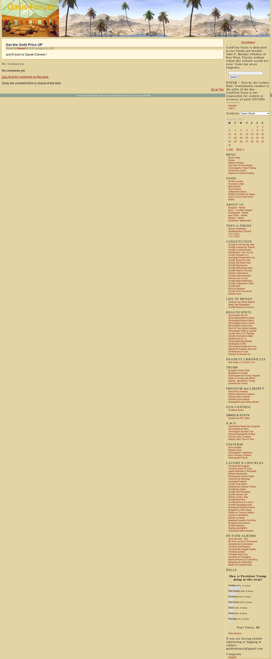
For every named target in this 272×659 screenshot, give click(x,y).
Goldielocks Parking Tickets (242, 486)
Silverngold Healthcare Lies (242, 346)
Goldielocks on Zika (238, 351)
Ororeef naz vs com (238, 278)
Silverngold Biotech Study (241, 318)
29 (257, 141)
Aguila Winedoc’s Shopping (242, 471)
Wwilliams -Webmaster (239, 220)
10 (229, 134)
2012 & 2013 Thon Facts (240, 197)
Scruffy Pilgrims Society (240, 270)
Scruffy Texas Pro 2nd (239, 260)
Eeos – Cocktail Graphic (240, 210)
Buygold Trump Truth (238, 370)
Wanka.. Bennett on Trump (241, 381)
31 (229, 145)
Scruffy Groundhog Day (240, 505)
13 (247, 134)
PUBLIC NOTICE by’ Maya (241, 194)
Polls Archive (234, 633)
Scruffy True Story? (237, 484)
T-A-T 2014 (233, 234)
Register (232, 105)
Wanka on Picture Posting (241, 173)
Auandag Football (237, 481)
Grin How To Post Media (240, 165)
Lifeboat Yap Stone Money (241, 302)
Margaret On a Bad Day (240, 562)
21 (252, 138)
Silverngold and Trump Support (244, 375)
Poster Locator (235, 181)
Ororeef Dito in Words (239, 396)
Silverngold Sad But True (240, 431)
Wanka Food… (235, 294)
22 (257, 138)
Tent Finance (234, 189)
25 (235, 141)
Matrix (231, 199)
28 (252, 141)
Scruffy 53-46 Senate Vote (241, 244)
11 (235, 134)
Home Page (234, 157)
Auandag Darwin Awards (240, 530)
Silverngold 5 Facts (238, 458)
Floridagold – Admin (238, 213)
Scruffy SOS (234, 286)
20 (247, 138)
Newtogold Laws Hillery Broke (243, 402)
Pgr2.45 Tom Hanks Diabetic (242, 328)
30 (262, 141)
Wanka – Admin (236, 218)
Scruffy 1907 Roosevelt (240, 291)
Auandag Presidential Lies (241, 257)
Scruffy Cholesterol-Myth (240, 336)
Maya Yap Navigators (239, 304)
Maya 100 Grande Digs (240, 565)
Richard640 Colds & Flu (240, 325)
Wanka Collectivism (238, 273)
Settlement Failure (237, 191)
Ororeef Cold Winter (238, 515)
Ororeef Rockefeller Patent (241, 434)
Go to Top (217, 89)
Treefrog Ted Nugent (238, 466)
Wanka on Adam (236, 518)
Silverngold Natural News (241, 320)
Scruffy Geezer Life (237, 494)
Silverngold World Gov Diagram (244, 426)
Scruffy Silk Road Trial (239, 262)
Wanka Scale (235, 450)
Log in (231, 108)
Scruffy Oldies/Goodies (239, 275)
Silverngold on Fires (238, 429)
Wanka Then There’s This (241, 439)
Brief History (234, 186)
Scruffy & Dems (236, 410)
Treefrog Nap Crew (238, 554)
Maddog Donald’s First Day (242, 520)
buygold (232, 657)
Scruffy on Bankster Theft (240, 283)
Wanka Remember (237, 473)
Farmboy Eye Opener (239, 399)
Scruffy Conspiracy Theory (241, 247)
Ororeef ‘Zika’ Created (239, 436)
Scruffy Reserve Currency (241, 307)
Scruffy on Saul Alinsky (239, 250)
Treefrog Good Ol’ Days (240, 468)
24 (229, 141)
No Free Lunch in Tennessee (242, 541)
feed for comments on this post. (25, 76)
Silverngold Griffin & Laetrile (242, 331)
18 (235, 138)
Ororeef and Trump (237, 383)
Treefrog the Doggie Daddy (242, 549)
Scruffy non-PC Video (239, 418)
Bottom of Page (236, 163)
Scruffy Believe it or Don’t (240, 502)
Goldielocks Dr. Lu (237, 338)
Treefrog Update (236, 552)
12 (241, 134)
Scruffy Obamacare (238, 265)
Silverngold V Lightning (240, 452)
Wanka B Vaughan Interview (242, 349)
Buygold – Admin (236, 207)
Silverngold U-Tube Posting (242, 168)
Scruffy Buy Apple (237, 489)
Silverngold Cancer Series (241, 323)
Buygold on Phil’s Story (240, 510)
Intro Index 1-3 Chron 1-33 (241, 362)
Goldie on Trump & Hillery (241, 512)
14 (252, 134)
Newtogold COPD (237, 344)
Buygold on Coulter (238, 373)
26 (241, 141)
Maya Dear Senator (238, 391)
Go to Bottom (248, 42)
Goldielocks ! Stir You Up (240, 252)
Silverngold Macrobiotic (240, 341)
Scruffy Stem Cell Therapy (241, 333)
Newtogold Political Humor (241, 507)
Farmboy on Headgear (239, 557)
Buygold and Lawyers (239, 523)
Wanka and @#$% (237, 528)
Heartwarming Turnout (239, 231)
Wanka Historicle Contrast (241, 394)
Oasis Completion (237, 228)
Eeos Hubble (234, 447)
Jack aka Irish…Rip (238, 539)
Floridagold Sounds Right (241, 476)
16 (262, 134)
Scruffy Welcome (236, 499)
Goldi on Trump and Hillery (241, 378)
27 (247, 141)
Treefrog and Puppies (239, 546)
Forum (231, 160)
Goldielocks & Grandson (240, 544)
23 (262, 138)
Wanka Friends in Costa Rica (243, 559)
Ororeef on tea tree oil (239, 354)
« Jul (229, 149)
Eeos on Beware (236, 288)
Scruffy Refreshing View (240, 268)
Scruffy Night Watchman (240, 281)
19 (241, 138)
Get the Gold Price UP (24, 45)
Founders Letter (236, 184)
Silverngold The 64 (237, 315)
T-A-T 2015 (233, 236)
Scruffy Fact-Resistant (239, 492)
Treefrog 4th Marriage (239, 479)
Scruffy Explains (236, 525)
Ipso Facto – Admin (237, 215)
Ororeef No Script (237, 170)
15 (257, 134)
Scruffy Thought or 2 (238, 255)
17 (229, 138)
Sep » (240, 149)
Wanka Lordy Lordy (238, 497)
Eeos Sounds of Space (239, 455)
